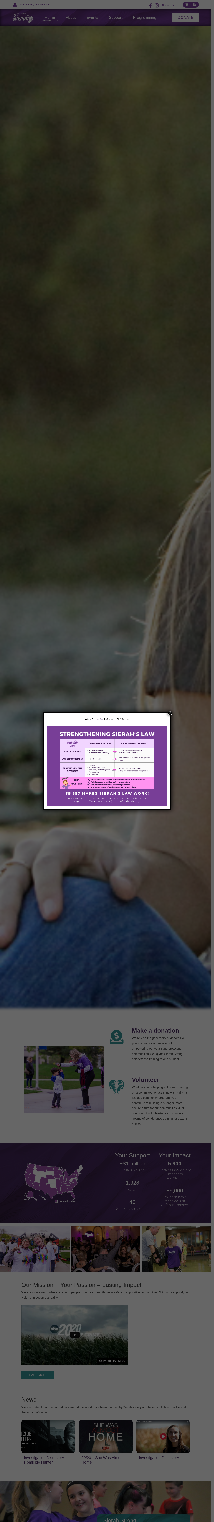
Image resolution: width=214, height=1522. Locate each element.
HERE (98, 718)
